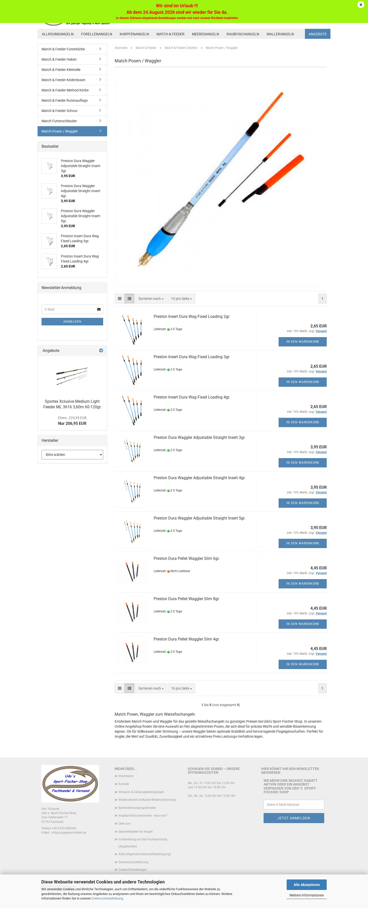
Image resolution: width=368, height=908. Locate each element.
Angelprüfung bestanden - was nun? (142, 815)
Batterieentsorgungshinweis (137, 808)
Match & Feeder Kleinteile (61, 70)
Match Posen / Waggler (60, 131)
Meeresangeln (205, 34)
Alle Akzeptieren (307, 885)
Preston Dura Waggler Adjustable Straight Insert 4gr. (199, 477)
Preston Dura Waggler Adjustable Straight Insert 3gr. (199, 437)
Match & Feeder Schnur (60, 111)
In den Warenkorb (302, 341)
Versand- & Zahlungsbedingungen (141, 792)
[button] (120, 299)
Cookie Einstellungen (132, 869)
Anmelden (72, 321)
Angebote (318, 34)
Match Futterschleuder (59, 121)
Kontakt (123, 784)
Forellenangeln (96, 34)
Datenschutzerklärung (107, 898)
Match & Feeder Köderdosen (63, 80)
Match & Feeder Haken (59, 59)
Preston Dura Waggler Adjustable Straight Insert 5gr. (199, 518)
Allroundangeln (58, 34)
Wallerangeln (280, 34)
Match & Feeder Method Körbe (65, 90)
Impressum (126, 776)
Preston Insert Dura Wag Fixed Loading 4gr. (192, 397)
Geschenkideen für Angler (135, 831)
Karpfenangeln (134, 34)
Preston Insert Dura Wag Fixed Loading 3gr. (192, 356)
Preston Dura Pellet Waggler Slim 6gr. (187, 558)
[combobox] (151, 299)
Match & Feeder (170, 34)
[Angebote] (101, 351)
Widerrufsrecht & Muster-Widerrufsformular (147, 800)
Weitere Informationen (306, 895)
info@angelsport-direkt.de (68, 832)
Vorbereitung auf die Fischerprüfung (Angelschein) (142, 843)
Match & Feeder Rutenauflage (65, 100)
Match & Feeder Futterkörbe (63, 49)
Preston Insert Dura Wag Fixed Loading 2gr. (192, 316)
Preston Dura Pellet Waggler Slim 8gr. (187, 598)
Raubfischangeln (243, 34)
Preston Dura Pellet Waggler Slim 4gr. (187, 639)
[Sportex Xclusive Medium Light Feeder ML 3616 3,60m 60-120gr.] (72, 376)
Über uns (124, 823)
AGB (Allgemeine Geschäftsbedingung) (144, 854)
